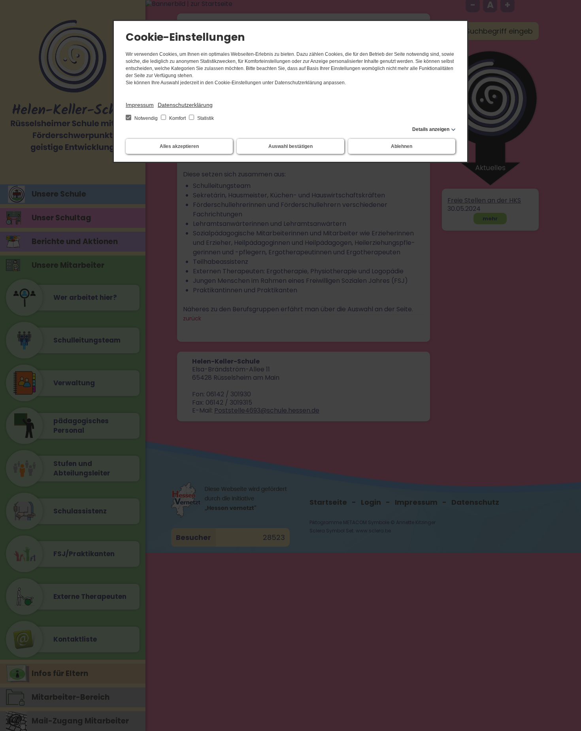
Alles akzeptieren (179, 146)
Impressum (140, 105)
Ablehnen (401, 146)
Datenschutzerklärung (185, 105)
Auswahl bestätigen (290, 146)
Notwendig (146, 118)
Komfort (177, 118)
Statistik (205, 118)
